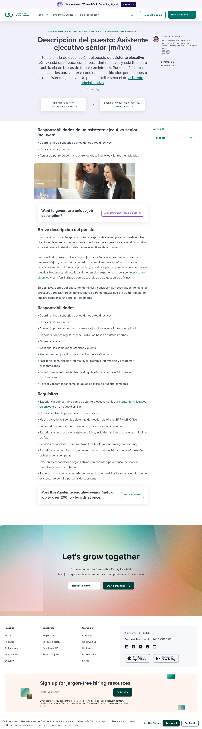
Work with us (89, 641)
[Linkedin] (163, 52)
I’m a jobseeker (88, 14)
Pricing (8, 635)
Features (9, 641)
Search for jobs (50, 654)
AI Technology (13, 648)
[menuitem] (42, 15)
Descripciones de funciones (62, 32)
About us (87, 635)
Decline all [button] (190, 723)
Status (85, 660)
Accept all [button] (171, 723)
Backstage (87, 648)
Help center (48, 635)
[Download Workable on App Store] (137, 658)
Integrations (11, 654)
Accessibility (89, 654)
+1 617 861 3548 (144, 633)
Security (9, 660)
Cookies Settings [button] (152, 723)
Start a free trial (179, 14)
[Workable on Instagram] (154, 648)
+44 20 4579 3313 (161, 639)
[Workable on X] (147, 648)
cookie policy (73, 725)
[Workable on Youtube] (141, 648)
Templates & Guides (62, 14)
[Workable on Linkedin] (127, 648)
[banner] (93, 213)
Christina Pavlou (171, 37)
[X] (168, 52)
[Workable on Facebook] (134, 648)
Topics (41, 14)
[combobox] (132, 15)
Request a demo (153, 15)
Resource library (51, 641)
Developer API (50, 648)
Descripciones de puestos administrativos (101, 32)
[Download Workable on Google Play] (165, 658)
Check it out (128, 4)
